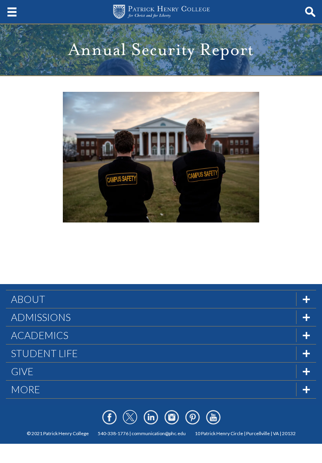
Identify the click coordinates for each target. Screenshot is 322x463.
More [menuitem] (25, 389)
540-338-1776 (113, 433)
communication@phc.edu (159, 433)
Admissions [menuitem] (41, 317)
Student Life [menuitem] (44, 353)
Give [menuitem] (22, 371)
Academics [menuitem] (39, 335)
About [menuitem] (28, 299)
